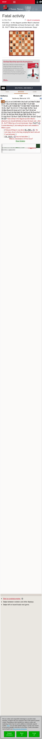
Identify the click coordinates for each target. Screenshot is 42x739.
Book (7, 92)
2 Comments (36, 20)
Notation (21, 92)
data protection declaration (20, 729)
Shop (4, 2)
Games (35, 92)
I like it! (29, 20)
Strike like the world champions (18, 62)
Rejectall (21, 734)
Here (8, 725)
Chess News (16, 9)
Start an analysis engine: (12, 598)
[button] (14, 2)
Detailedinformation (9, 734)
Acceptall (34, 734)
